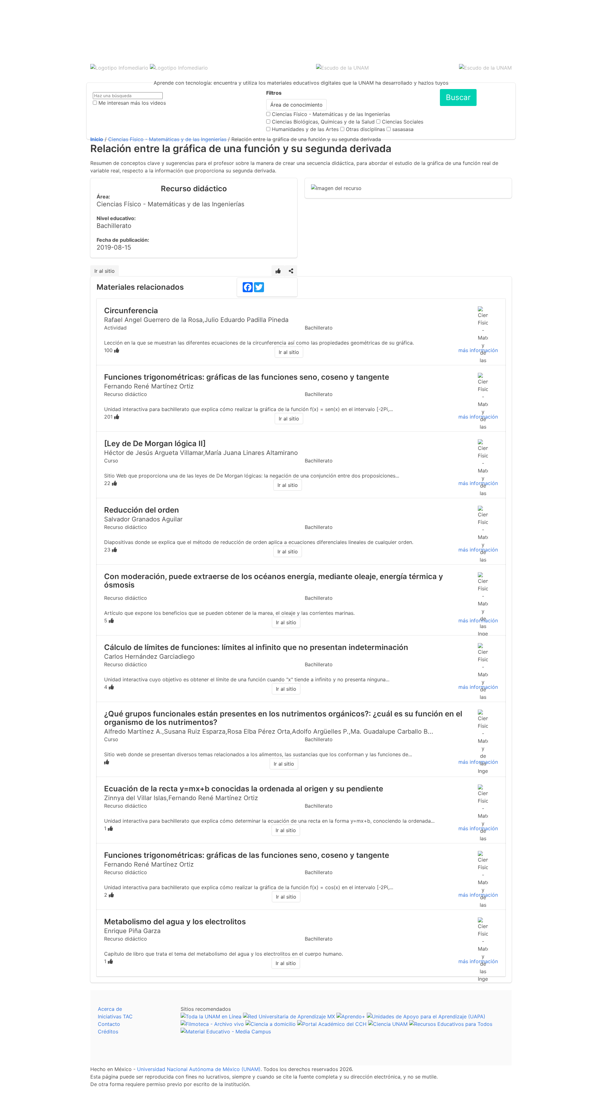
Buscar (458, 97)
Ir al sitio (104, 271)
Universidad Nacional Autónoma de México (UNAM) (199, 1069)
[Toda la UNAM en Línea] (211, 1016)
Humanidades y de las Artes (305, 129)
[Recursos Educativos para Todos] (450, 1024)
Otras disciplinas (365, 129)
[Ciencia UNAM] (388, 1024)
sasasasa (403, 129)
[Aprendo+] (350, 1016)
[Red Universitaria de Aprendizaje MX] (289, 1016)
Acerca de (110, 1009)
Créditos (108, 1031)
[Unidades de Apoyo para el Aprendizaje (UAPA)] (426, 1016)
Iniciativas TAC (115, 1016)
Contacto (109, 1024)
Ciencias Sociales (402, 122)
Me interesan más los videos (132, 103)
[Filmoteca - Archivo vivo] (212, 1024)
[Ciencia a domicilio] (271, 1024)
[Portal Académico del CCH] (332, 1024)
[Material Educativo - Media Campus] (226, 1031)
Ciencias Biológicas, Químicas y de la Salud (323, 122)
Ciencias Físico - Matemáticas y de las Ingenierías (331, 114)
